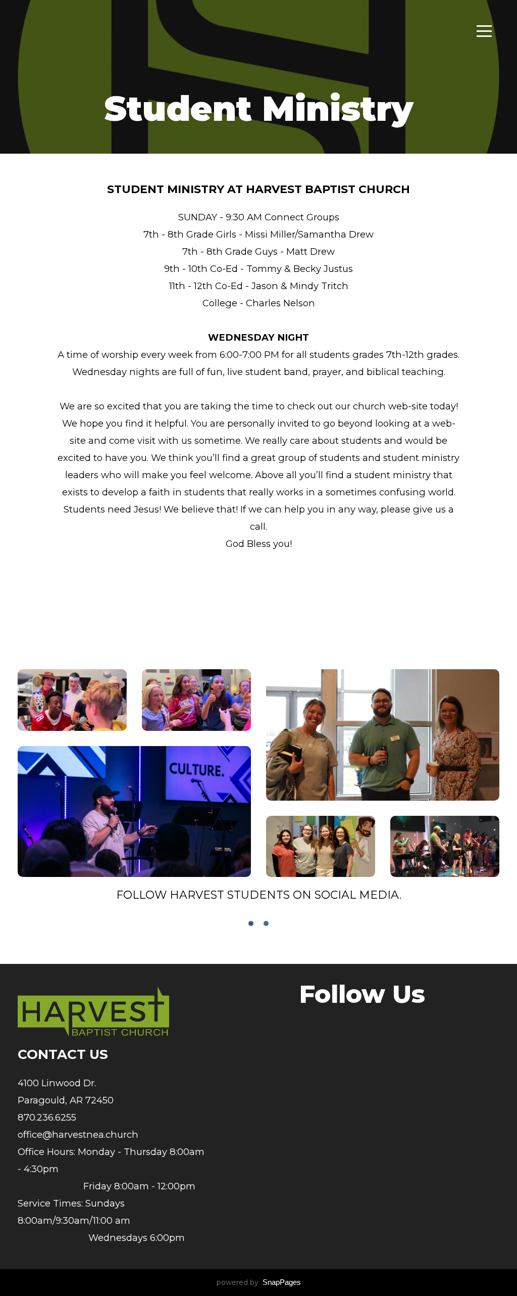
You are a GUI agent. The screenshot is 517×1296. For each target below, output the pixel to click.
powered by (259, 1282)
